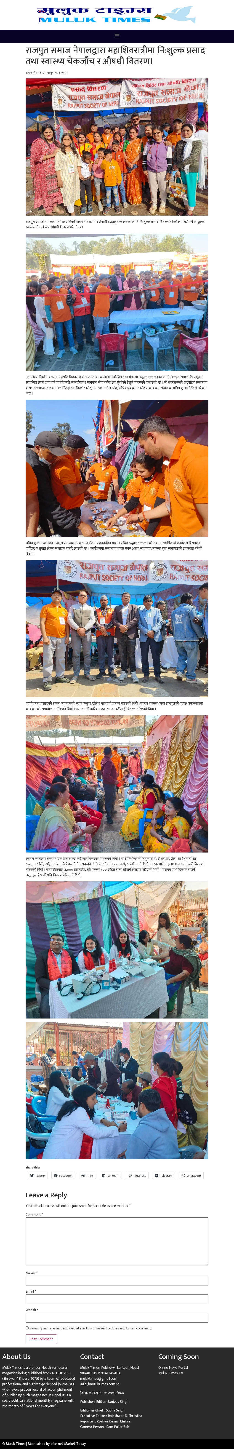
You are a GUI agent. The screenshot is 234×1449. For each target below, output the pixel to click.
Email (31, 1292)
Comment (34, 1215)
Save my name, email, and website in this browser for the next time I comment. (90, 1328)
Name (31, 1273)
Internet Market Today (68, 1444)
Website (32, 1310)
